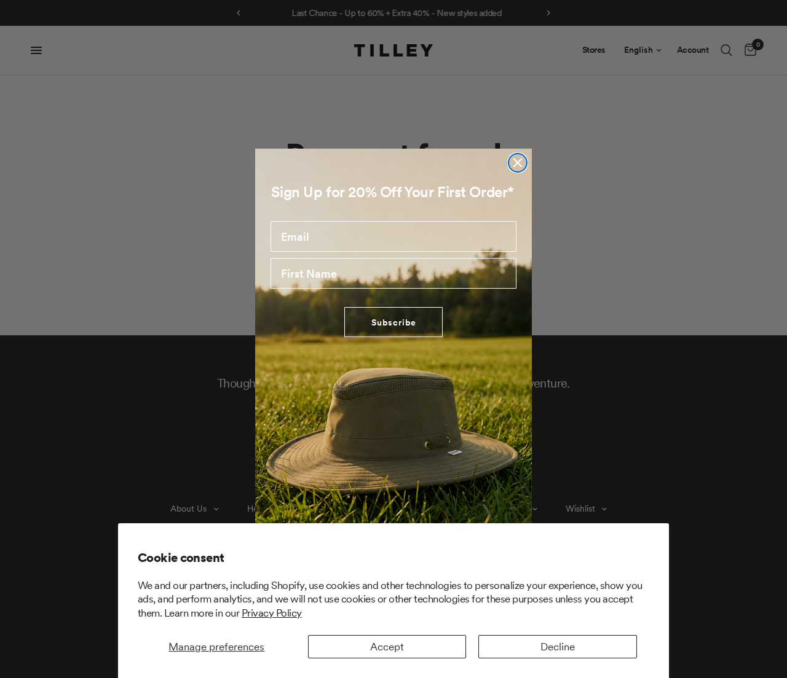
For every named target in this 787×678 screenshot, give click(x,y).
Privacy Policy (272, 613)
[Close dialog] (517, 163)
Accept (387, 647)
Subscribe (393, 322)
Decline (557, 647)
